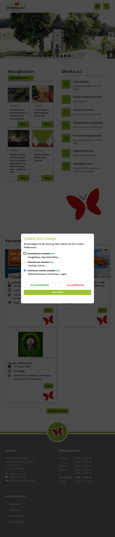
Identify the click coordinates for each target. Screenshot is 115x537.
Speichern (57, 292)
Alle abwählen (75, 285)
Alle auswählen (40, 285)
